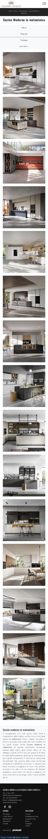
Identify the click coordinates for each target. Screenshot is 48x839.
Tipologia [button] (24, 40)
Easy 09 (24, 163)
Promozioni (7, 821)
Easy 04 (24, 208)
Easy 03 (24, 119)
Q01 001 (24, 655)
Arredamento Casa (31, 816)
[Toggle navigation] (44, 3)
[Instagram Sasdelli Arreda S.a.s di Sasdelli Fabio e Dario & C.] (9, 806)
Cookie (10, 837)
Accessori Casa (30, 819)
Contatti (5, 823)
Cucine (15, 11)
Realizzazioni (7, 819)
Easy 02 (24, 253)
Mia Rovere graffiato (24, 700)
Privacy (3, 837)
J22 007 (24, 432)
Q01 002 (24, 610)
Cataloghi (28, 823)
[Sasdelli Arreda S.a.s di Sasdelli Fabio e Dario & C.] (11, 4)
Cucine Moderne (23, 11)
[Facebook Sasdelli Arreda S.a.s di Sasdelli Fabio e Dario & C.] (5, 806)
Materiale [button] (24, 34)
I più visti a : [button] (24, 46)
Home (10, 11)
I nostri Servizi (8, 816)
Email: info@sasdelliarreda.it (12, 800)
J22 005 (24, 476)
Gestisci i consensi (21, 837)
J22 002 (24, 521)
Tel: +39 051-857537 (10, 798)
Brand (27, 821)
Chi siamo (6, 814)
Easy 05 (24, 342)
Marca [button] (24, 27)
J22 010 (24, 387)
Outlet (27, 826)
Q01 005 (24, 566)
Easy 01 (24, 74)
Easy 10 (24, 298)
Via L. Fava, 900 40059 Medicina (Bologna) (12, 794)
